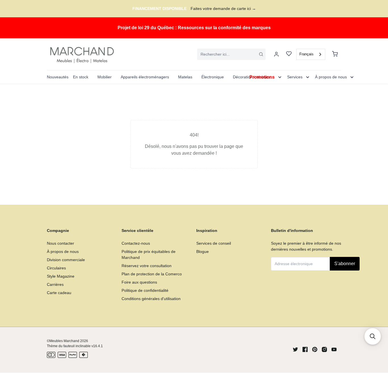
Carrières (55, 284)
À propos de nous (63, 251)
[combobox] (231, 54)
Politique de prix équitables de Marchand (149, 254)
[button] (372, 336)
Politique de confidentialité (145, 290)
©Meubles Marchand (63, 341)
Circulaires (56, 268)
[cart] (335, 54)
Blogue (202, 251)
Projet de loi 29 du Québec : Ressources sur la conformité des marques (194, 27)
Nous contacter (60, 243)
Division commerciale (66, 259)
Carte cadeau (59, 292)
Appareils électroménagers (145, 77)
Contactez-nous (136, 243)
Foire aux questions (139, 282)
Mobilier (104, 77)
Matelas (185, 77)
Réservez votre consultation (147, 265)
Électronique (212, 77)
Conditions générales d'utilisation (151, 298)
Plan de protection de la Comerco (152, 274)
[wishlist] (289, 54)
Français (306, 54)
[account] (276, 54)
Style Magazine (60, 276)
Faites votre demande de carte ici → (223, 8)
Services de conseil (213, 243)
